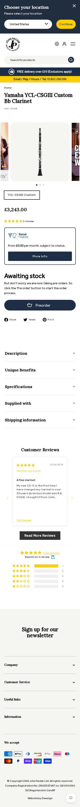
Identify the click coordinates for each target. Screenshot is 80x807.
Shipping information (25, 419)
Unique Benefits (20, 370)
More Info (40, 256)
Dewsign (47, 798)
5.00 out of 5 (51, 553)
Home (8, 87)
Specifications (18, 386)
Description (16, 353)
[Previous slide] (7, 498)
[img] (26, 465)
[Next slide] (72, 498)
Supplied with (18, 403)
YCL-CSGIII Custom (22, 195)
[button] (13, 221)
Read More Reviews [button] (39, 535)
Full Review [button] (24, 520)
